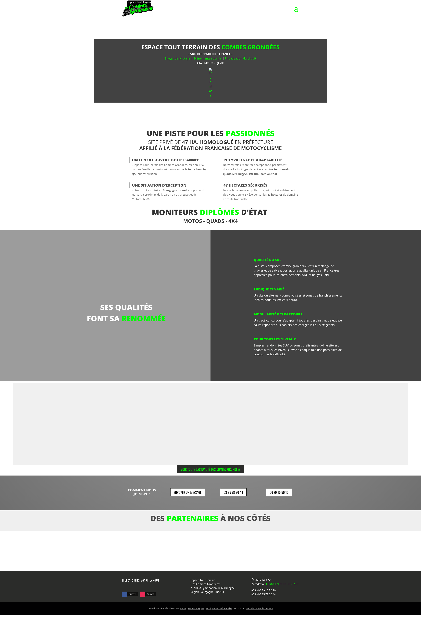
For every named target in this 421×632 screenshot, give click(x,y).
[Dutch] (128, 587)
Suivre (132, 594)
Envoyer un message (187, 492)
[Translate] (210, 83)
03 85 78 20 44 (233, 492)
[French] (124, 587)
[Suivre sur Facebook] (124, 594)
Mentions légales (196, 608)
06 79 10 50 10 (279, 492)
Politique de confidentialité (219, 608)
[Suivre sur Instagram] (142, 594)
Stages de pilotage (177, 58)
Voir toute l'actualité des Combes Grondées (210, 469)
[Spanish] (141, 587)
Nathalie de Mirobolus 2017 (259, 608)
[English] (132, 587)
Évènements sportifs (207, 58)
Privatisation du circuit (240, 58)
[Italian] (136, 587)
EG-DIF (183, 608)
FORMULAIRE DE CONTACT (282, 584)
